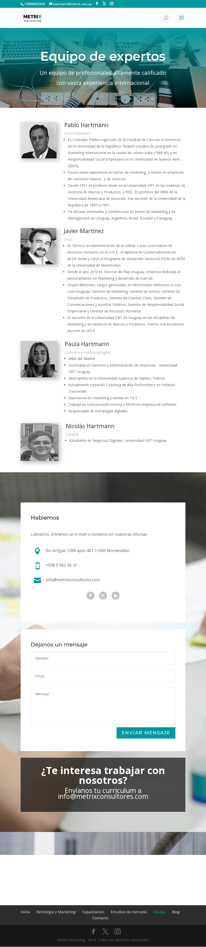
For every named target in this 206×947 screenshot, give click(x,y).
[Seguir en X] (103, 596)
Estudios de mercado (129, 911)
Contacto (100, 918)
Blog (176, 911)
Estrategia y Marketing (56, 911)
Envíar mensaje (146, 733)
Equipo (159, 911)
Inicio (25, 911)
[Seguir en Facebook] (90, 596)
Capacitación (93, 911)
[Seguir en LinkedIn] (116, 596)
